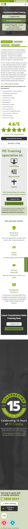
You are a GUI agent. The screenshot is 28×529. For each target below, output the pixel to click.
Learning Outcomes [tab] (7, 41)
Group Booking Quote (14, 20)
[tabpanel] (14, 192)
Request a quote (10, 508)
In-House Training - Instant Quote (10, 528)
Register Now (15, 16)
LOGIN (12, 1)
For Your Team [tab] (5, 45)
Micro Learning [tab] (15, 45)
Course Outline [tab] (18, 41)
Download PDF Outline (14, 138)
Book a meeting (10, 503)
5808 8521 (10, 1)
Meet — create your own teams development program (14, 27)
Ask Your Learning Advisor (26, 264)
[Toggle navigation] (25, 4)
